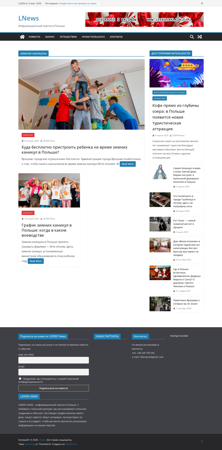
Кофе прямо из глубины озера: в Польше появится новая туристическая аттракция (175, 117)
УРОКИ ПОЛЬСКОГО (93, 36)
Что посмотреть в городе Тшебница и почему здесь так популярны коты (184, 201)
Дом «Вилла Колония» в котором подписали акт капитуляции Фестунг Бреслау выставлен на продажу (186, 248)
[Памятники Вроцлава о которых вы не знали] (160, 304)
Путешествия (160, 98)
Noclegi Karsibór (179, 335)
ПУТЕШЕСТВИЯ (68, 36)
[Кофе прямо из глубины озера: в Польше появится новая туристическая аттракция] (177, 73)
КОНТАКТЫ (116, 36)
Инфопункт (28, 135)
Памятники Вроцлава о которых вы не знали (186, 302)
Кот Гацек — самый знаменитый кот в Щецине (184, 224)
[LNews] (22, 37)
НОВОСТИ (34, 36)
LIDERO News (49, 140)
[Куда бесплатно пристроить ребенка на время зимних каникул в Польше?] (81, 94)
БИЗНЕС (50, 36)
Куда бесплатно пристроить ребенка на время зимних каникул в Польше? (74, 149)
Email (21, 366)
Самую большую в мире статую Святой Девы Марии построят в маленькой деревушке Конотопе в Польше (187, 175)
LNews (28, 18)
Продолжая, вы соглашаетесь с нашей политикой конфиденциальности (48, 380)
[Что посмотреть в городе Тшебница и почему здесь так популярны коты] (160, 203)
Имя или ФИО (26, 354)
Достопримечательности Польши (169, 92)
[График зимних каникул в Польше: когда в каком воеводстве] (49, 190)
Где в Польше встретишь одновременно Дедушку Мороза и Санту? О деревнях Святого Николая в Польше (187, 278)
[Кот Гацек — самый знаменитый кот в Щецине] (160, 226)
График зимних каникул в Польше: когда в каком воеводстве (47, 230)
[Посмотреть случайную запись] (200, 37)
